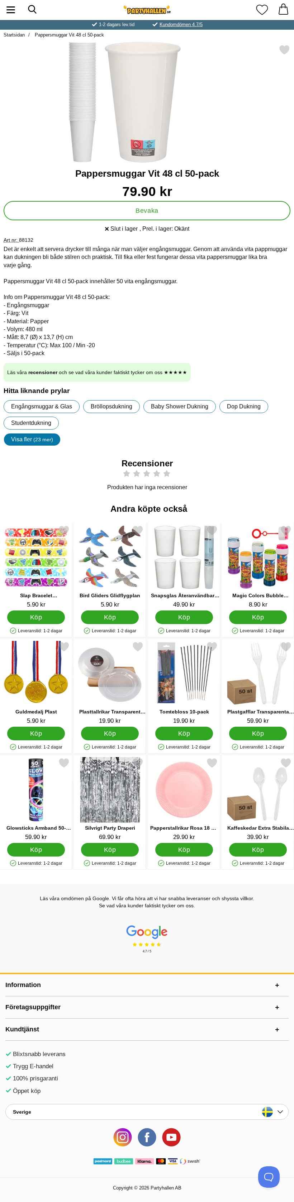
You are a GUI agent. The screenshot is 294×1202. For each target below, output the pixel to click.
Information (23, 984)
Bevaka (147, 210)
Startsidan (14, 35)
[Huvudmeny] (11, 10)
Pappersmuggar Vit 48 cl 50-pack (68, 35)
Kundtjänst (22, 1029)
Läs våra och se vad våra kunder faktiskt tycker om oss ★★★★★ (97, 372)
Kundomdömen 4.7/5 (181, 24)
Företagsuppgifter (33, 1007)
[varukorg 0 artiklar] (283, 9)
